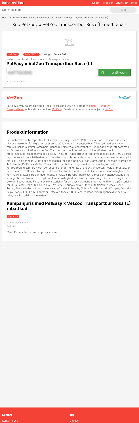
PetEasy (57, 109)
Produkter (107, 2)
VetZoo (14, 97)
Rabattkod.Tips (13, 2)
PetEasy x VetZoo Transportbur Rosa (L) (49, 63)
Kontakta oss (10, 420)
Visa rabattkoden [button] (114, 72)
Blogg (134, 2)
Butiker (95, 2)
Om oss (74, 420)
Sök (123, 9)
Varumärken (122, 2)
